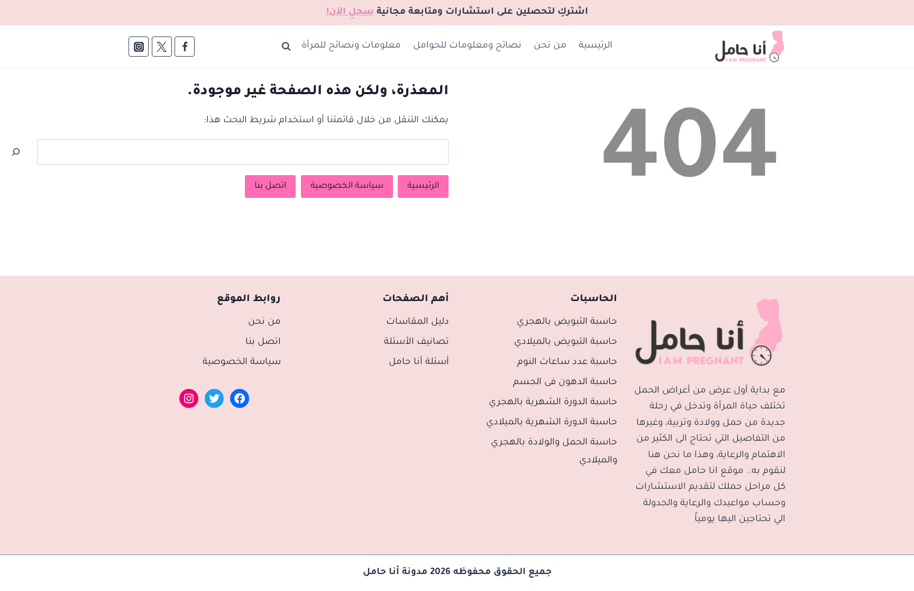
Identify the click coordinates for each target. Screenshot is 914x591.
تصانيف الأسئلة (416, 343)
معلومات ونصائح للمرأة (351, 46)
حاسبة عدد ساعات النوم (567, 363)
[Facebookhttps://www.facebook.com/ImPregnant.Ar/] (185, 47)
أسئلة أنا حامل (419, 363)
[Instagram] (139, 47)
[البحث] (16, 152)
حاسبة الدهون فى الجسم (565, 383)
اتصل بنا (270, 186)
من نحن (550, 46)
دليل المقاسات (417, 322)
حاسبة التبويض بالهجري (567, 322)
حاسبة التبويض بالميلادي (565, 343)
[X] (162, 47)
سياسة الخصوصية (346, 186)
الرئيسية (596, 46)
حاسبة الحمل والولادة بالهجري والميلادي (554, 452)
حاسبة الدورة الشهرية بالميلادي (551, 423)
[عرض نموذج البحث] (286, 46)
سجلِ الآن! (350, 12)
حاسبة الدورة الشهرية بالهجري (553, 403)
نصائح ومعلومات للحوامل (467, 46)
